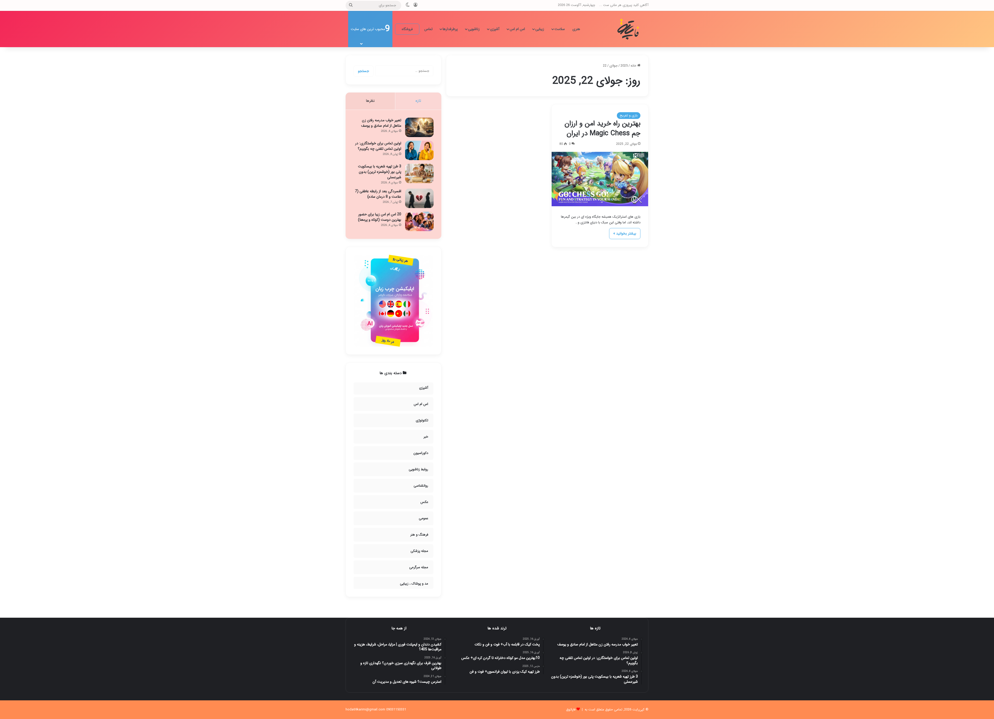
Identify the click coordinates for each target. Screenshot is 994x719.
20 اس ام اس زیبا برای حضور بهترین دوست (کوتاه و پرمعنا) (379, 217)
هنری (576, 29)
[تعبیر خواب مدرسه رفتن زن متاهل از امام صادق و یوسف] (419, 127)
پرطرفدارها (450, 29)
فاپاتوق (570, 709)
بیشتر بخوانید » (624, 233)
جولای (613, 65)
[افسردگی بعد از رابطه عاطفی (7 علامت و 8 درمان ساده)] (419, 198)
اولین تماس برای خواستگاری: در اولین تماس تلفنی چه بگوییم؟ (378, 146)
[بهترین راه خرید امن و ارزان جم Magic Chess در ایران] (600, 179)
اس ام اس (517, 29)
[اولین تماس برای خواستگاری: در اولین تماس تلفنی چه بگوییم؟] (419, 150)
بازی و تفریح (629, 115)
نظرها (370, 101)
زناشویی (474, 29)
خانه (634, 65)
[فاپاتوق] (629, 29)
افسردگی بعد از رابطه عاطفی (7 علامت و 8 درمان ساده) (378, 194)
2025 (624, 65)
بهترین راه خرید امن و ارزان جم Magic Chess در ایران (602, 128)
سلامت (559, 29)
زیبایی (539, 29)
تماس (428, 29)
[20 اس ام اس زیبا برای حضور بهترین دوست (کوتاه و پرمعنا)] (419, 221)
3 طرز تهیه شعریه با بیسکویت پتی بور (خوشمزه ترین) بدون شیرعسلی (379, 171)
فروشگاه (407, 29)
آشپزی (494, 29)
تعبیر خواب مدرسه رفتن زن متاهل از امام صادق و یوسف (381, 123)
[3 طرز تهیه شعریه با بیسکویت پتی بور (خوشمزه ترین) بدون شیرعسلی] (419, 173)
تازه (418, 101)
